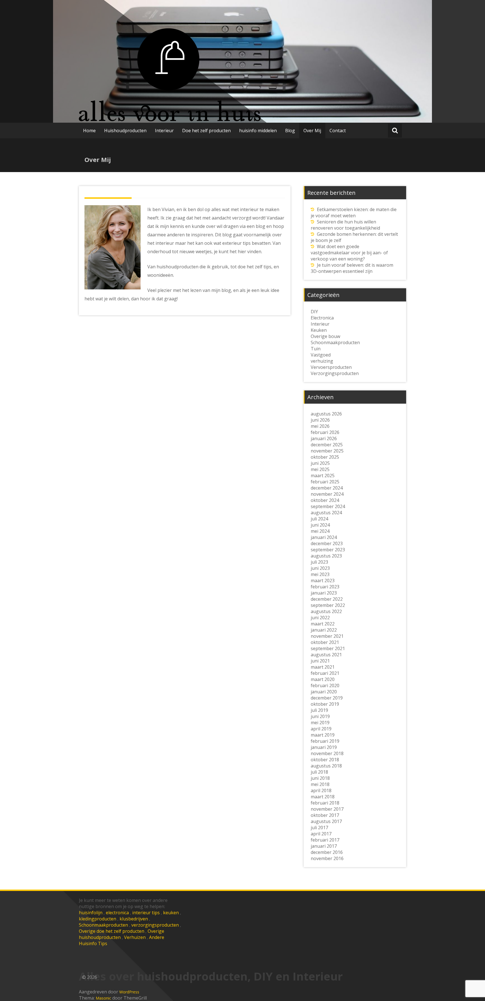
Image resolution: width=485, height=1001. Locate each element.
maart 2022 (323, 624)
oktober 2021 (325, 642)
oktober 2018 (325, 760)
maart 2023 (323, 580)
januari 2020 (324, 692)
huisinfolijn (90, 912)
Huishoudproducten (125, 130)
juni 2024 (320, 525)
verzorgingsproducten (155, 925)
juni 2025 (320, 463)
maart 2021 (323, 667)
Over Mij (312, 130)
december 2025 (327, 445)
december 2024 (327, 488)
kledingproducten (97, 919)
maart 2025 (323, 475)
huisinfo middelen (258, 130)
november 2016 (327, 858)
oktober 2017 (325, 815)
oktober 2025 (325, 457)
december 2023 (327, 543)
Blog (290, 130)
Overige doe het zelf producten (111, 931)
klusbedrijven (134, 919)
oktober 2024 (325, 500)
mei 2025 (320, 469)
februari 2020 (325, 685)
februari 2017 (325, 840)
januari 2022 (324, 630)
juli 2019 (319, 710)
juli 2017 (319, 827)
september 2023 (328, 550)
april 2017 (321, 834)
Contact (338, 130)
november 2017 (327, 809)
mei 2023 (320, 574)
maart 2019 (323, 735)
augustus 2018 (326, 766)
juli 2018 (319, 772)
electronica (117, 912)
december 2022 (327, 599)
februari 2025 (325, 482)
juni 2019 (320, 716)
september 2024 (328, 506)
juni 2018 (320, 778)
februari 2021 (325, 673)
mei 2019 (320, 722)
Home (89, 130)
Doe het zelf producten (206, 130)
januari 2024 (324, 537)
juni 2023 (320, 568)
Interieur (164, 130)
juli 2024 (319, 519)
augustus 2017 (326, 821)
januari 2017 (324, 846)
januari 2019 (324, 747)
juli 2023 (319, 562)
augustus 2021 (326, 655)
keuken (171, 912)
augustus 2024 (326, 512)
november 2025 (327, 451)
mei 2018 (320, 784)
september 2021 (328, 648)
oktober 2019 (325, 704)
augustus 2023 (326, 556)
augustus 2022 (326, 611)
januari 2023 (324, 593)
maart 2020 (323, 679)
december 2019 (327, 698)
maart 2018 (323, 797)
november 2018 (327, 753)
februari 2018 (325, 803)
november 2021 (327, 636)
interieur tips (146, 912)
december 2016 (327, 852)
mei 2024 (320, 531)
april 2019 (321, 729)
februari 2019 (325, 741)
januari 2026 (324, 438)
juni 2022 (320, 617)
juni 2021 (320, 661)
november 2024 (327, 494)
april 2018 (321, 790)
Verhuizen (135, 937)
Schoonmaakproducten (103, 925)
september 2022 (328, 605)
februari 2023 (325, 587)
